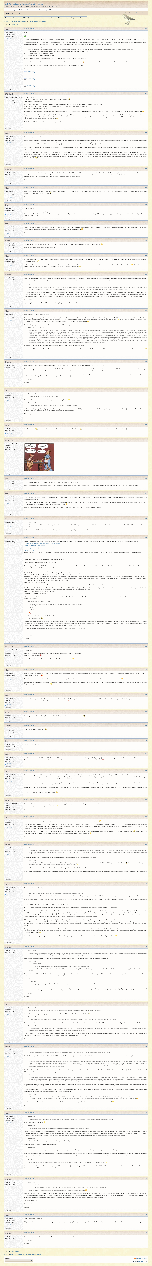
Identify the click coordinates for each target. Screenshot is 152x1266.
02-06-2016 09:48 (29, 390)
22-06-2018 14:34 (29, 1113)
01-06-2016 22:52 (29, 240)
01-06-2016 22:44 (29, 223)
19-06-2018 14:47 (29, 771)
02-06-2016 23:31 (29, 695)
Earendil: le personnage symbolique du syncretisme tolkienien (42, 543)
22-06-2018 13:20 (29, 1004)
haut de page (15, 1251)
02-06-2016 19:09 (29, 518)
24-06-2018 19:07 (29, 1233)
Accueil (7, 10)
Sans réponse (142, 13)
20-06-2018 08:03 (29, 800)
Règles (14, 10)
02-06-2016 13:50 (29, 478)
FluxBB (140, 1261)
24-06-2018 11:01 (29, 1215)
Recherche (22, 10)
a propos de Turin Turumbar (32, 549)
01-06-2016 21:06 (29, 187)
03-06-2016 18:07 (29, 725)
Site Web (9, 39)
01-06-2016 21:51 (29, 204)
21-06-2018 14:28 (29, 817)
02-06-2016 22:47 (29, 537)
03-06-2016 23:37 (29, 740)
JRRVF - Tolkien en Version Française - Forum (24, 3)
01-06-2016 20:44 (29, 169)
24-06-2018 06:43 (29, 1178)
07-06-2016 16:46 (29, 754)
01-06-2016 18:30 (29, 29)
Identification (40, 10)
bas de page (15, 24)
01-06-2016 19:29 (29, 133)
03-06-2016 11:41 (29, 712)
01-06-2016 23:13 (29, 255)
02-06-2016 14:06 (29, 493)
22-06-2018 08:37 (29, 844)
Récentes (135, 13)
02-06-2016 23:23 (29, 669)
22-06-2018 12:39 (29, 947)
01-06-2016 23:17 (29, 274)
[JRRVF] (49, 10)
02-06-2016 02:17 (29, 361)
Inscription (30, 10)
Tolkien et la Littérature (19, 21)
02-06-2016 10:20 (29, 425)
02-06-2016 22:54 (29, 646)
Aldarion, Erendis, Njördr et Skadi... (35, 545)
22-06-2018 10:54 (29, 884)
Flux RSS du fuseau (141, 1258)
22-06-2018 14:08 (29, 1046)
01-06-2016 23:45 (29, 310)
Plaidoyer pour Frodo (31, 551)
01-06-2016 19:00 (29, 93)
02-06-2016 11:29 (29, 440)
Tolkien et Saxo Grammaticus (37, 21)
